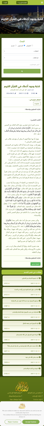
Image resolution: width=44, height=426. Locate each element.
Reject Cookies (13, 421)
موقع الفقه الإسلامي (14, 392)
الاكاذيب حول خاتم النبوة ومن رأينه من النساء (26, 289)
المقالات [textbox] (36, 51)
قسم (12, 45)
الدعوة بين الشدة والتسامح (31, 368)
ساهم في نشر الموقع (34, 392)
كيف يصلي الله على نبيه (32, 357)
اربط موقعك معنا (15, 399)
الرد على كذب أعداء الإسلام (18, 89)
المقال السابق (35, 264)
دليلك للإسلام (37, 396)
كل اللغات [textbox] (35, 58)
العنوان (28, 45)
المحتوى (20, 45)
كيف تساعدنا (37, 399)
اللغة (5, 2)
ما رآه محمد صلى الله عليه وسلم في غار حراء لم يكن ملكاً (23, 346)
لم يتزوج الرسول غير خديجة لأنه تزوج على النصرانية (25, 301)
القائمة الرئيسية (22, 2)
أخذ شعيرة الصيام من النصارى (30, 278)
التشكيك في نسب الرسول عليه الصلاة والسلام (26, 312)
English (37, 103)
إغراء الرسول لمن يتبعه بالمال (31, 323)
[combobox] (22, 51)
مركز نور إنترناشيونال (15, 396)
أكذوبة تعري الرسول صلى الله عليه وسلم (27, 334)
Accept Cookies (30, 421)
